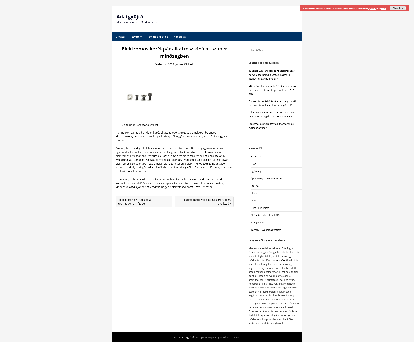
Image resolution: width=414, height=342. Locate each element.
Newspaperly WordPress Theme (222, 337)
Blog (253, 163)
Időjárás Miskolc (158, 36)
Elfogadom (398, 8)
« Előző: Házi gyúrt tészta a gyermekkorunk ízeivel (134, 201)
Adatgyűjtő (129, 16)
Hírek (254, 193)
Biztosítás (256, 156)
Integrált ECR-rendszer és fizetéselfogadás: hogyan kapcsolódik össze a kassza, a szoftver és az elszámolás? (272, 74)
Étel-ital (255, 185)
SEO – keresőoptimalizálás (265, 215)
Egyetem (136, 36)
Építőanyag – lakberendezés (266, 178)
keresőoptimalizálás (287, 260)
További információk (377, 8)
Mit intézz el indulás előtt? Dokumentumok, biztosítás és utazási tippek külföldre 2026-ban (273, 90)
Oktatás (121, 36)
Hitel (253, 200)
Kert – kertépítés (260, 207)
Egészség (256, 171)
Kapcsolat (180, 36)
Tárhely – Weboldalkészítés (266, 229)
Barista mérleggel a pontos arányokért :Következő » (207, 201)
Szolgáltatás (257, 222)
